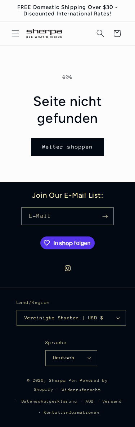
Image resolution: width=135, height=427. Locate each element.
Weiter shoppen (67, 147)
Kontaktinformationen (72, 412)
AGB (90, 401)
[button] (15, 33)
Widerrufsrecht (81, 390)
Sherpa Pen (64, 380)
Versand (112, 401)
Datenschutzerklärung (49, 401)
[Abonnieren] (104, 216)
